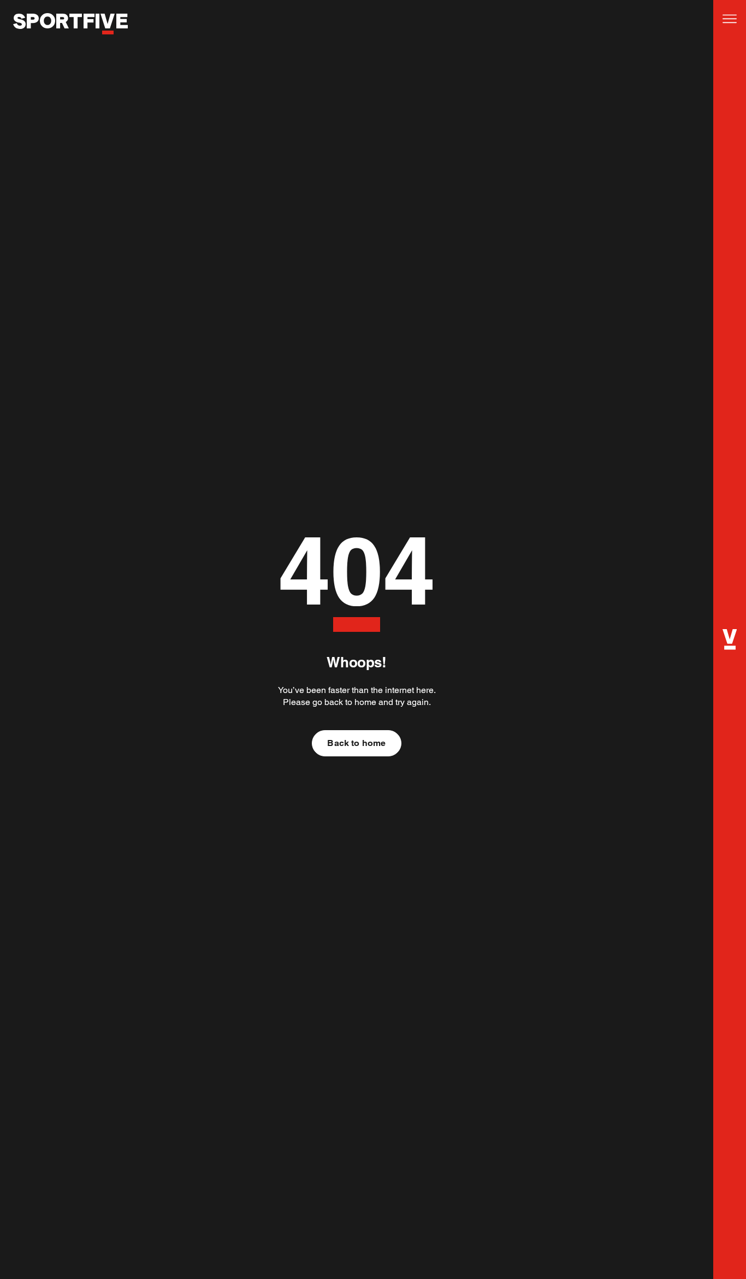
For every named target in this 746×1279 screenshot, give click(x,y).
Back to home (356, 743)
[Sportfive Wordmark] (70, 40)
